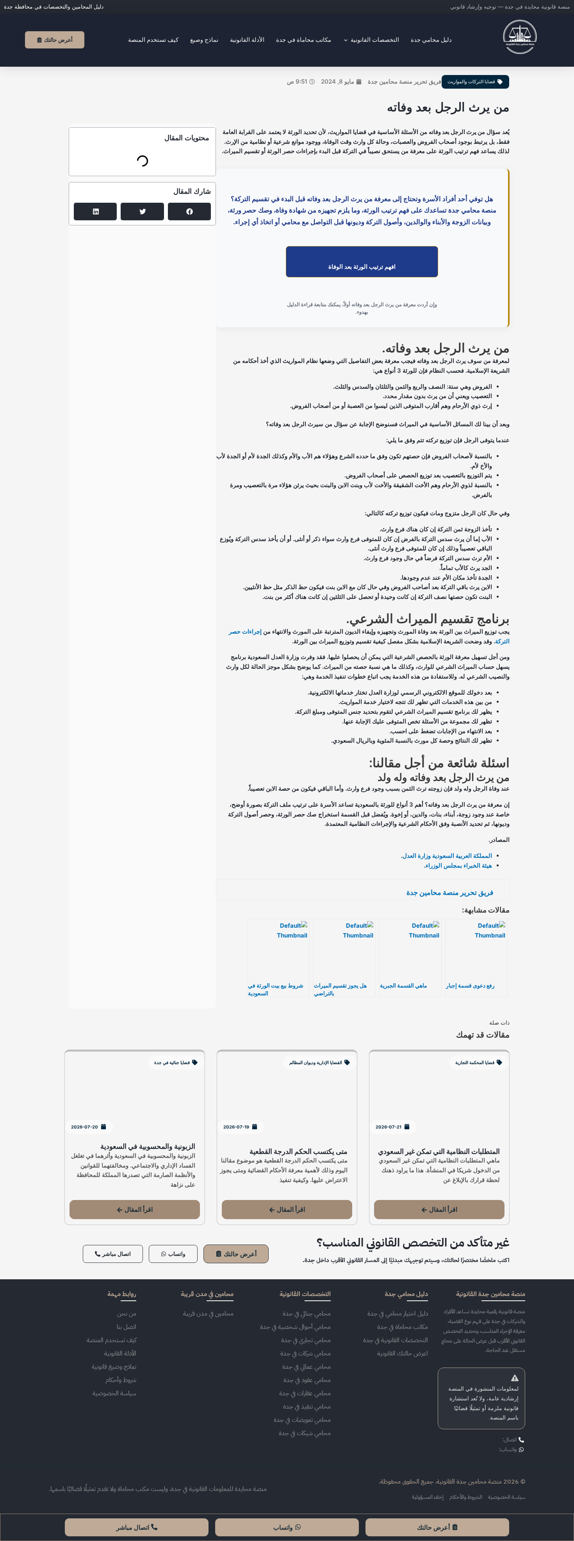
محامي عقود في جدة (307, 1380)
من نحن (126, 1313)
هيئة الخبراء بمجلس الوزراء (459, 865)
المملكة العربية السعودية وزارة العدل (447, 855)
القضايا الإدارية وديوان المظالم (315, 1062)
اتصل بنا (126, 1327)
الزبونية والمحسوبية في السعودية (147, 1146)
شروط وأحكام (120, 1380)
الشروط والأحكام (465, 1497)
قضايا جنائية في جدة (172, 1062)
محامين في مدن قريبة (208, 1313)
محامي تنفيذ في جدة (307, 1406)
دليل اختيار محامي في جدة (397, 1313)
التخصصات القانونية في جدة (395, 1340)
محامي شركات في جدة (305, 1353)
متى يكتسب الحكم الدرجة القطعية (299, 1151)
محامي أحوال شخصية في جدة (295, 1327)
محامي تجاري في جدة (306, 1340)
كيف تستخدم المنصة (111, 1340)
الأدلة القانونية (120, 1353)
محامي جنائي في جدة (307, 1313)
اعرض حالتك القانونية (402, 1353)
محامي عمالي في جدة (306, 1366)
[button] (189, 211)
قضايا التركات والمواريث (471, 81)
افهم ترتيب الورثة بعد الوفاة (362, 266)
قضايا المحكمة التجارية (474, 1062)
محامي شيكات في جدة (305, 1433)
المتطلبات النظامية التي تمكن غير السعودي (439, 1151)
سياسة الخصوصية (114, 1393)
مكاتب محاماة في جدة (402, 1327)
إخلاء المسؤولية (428, 1497)
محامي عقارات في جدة (305, 1393)
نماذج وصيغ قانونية (114, 1366)
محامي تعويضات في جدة (302, 1420)
